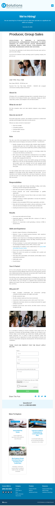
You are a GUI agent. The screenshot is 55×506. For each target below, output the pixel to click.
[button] (52, 5)
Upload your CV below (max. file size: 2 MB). (27, 380)
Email (17, 356)
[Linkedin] (11, 492)
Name (17, 350)
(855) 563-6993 (7, 489)
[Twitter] (6, 492)
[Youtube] (8, 492)
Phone (18, 363)
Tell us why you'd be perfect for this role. (26, 369)
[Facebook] (3, 492)
